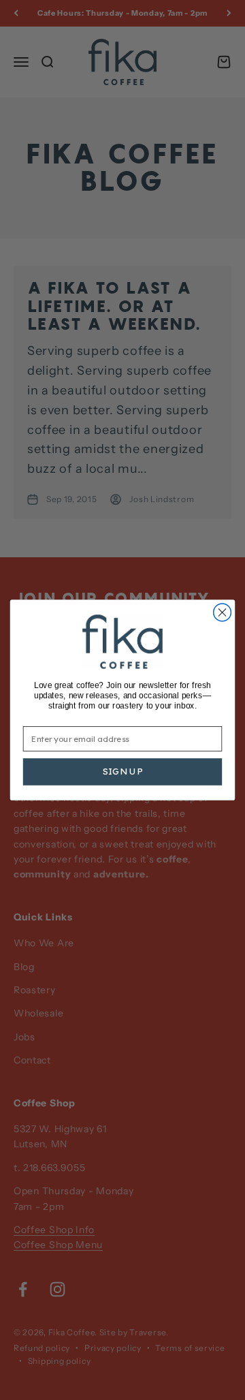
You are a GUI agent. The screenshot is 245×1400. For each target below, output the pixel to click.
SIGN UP (123, 771)
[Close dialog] (222, 612)
